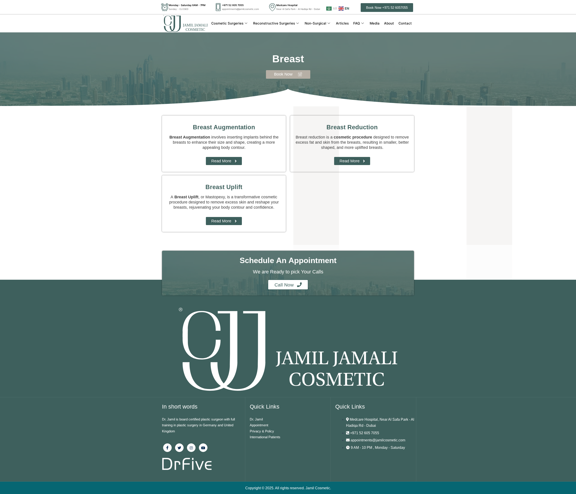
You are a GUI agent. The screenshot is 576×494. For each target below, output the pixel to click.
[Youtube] (203, 447)
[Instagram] (191, 447)
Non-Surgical (315, 23)
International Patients (265, 437)
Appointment (259, 425)
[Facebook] (167, 447)
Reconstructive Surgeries (274, 23)
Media (375, 23)
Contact (405, 23)
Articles (342, 23)
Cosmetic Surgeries (227, 23)
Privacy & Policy (262, 431)
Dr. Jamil (256, 419)
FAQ (356, 23)
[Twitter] (179, 447)
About (389, 23)
